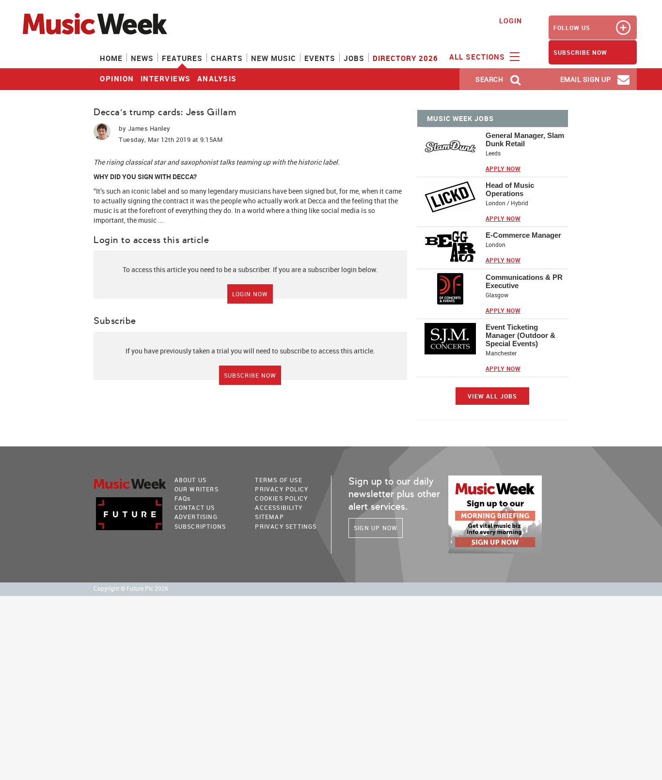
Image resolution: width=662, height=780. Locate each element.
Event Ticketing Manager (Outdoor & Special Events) (520, 335)
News (142, 58)
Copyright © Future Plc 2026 (131, 588)
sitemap (269, 516)
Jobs (354, 58)
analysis (217, 78)
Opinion (117, 78)
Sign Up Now (375, 528)
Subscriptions (200, 526)
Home (111, 58)
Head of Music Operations (510, 189)
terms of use (278, 480)
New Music (273, 58)
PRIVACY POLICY (281, 489)
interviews (166, 78)
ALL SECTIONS (478, 56)
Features (182, 58)
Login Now (250, 294)
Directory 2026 (405, 58)
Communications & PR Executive (524, 281)
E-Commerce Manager (523, 235)
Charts (227, 58)
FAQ (182, 498)
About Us (190, 480)
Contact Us (194, 507)
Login (510, 20)
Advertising (196, 516)
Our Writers (196, 489)
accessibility (278, 507)
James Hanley (149, 128)
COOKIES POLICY (281, 498)
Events (319, 58)
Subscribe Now (250, 375)
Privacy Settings (285, 526)
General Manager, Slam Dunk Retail (525, 139)
